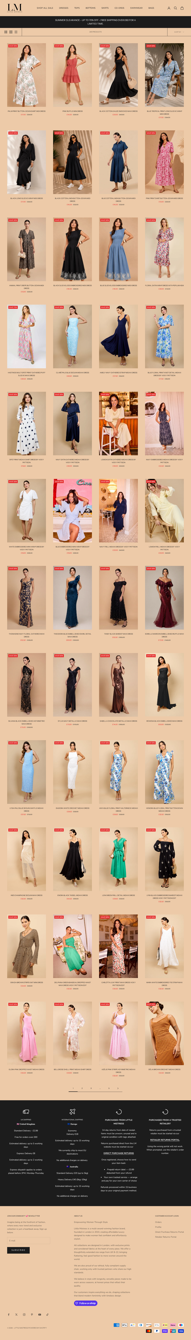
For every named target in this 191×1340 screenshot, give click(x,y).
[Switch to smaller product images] (11, 32)
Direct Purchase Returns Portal (169, 1232)
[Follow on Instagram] (24, 1314)
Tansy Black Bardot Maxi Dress (118, 634)
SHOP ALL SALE (45, 8)
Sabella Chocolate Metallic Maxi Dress (118, 721)
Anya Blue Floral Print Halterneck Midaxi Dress (118, 809)
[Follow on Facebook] (8, 1314)
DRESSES (63, 8)
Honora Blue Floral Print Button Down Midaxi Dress (164, 809)
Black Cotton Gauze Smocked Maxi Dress (119, 111)
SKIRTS (105, 8)
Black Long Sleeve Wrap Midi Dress (26, 198)
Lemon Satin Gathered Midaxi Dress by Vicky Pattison (118, 461)
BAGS (151, 8)
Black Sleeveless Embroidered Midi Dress (72, 285)
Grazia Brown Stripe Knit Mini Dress (26, 982)
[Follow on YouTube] (39, 1314)
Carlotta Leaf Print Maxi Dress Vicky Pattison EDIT (118, 983)
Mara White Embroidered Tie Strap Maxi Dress (164, 983)
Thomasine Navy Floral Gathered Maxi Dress (26, 635)
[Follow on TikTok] (47, 1314)
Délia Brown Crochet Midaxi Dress (164, 1069)
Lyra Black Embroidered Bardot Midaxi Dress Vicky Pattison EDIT (164, 896)
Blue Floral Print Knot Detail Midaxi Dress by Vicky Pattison (164, 374)
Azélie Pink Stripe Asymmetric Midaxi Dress (118, 1070)
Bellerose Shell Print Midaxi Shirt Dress (72, 1069)
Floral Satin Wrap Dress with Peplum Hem (164, 285)
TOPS (77, 8)
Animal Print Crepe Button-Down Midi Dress (26, 286)
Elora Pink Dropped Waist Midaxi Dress (26, 1069)
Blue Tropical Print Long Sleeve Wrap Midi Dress (164, 112)
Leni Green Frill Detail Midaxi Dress (118, 895)
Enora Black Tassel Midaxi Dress (72, 895)
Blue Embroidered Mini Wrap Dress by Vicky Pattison (73, 548)
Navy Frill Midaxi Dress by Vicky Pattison (118, 547)
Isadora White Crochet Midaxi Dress (72, 808)
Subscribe (18, 1250)
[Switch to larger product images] (5, 32)
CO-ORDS (119, 8)
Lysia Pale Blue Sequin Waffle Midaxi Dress (26, 809)
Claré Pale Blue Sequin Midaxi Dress (72, 373)
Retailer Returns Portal (165, 1237)
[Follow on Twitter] (16, 1314)
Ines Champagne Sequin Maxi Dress (26, 895)
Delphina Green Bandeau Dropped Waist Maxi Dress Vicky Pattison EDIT (72, 983)
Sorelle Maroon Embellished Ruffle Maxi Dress (164, 635)
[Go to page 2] (117, 1088)
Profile (158, 1227)
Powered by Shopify (37, 1328)
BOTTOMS (91, 8)
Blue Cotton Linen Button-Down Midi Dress (118, 199)
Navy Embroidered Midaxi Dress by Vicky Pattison (164, 461)
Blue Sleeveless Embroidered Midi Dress (118, 285)
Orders (158, 1222)
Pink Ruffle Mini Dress (73, 111)
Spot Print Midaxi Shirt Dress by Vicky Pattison (26, 461)
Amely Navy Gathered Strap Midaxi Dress (118, 373)
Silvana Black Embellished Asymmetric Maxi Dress (26, 722)
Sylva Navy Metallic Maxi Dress (72, 721)
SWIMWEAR (136, 8)
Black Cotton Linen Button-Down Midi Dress (72, 199)
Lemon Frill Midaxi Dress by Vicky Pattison (164, 548)
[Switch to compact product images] (16, 32)
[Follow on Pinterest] (31, 1314)
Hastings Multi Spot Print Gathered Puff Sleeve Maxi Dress (26, 374)
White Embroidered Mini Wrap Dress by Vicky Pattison (26, 548)
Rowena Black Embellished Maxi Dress (164, 721)
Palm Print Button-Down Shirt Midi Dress (27, 111)
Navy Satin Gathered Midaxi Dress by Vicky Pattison (72, 461)
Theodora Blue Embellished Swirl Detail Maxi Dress (72, 635)
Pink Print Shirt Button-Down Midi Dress (164, 198)
